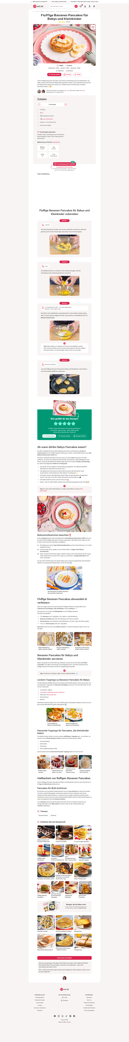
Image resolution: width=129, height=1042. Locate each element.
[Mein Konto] (89, 6)
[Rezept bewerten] (64, 424)
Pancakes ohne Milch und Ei (45, 879)
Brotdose (53, 815)
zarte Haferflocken (48, 119)
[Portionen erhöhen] (65, 104)
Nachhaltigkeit (89, 1005)
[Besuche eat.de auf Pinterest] (70, 1016)
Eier (42, 113)
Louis (68, 90)
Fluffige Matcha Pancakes (42, 896)
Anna (83, 90)
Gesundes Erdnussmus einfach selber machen (82, 648)
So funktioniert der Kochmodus (64, 167)
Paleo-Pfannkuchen (80, 879)
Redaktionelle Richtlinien (89, 1008)
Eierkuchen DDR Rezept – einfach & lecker (63, 949)
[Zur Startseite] (38, 6)
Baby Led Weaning (50, 11)
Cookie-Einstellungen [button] (89, 1010)
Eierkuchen (39, 1010)
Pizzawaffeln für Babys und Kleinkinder (54, 724)
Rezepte (37, 11)
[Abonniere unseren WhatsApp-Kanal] (62, 1016)
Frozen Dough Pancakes (81, 841)
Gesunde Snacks (43, 815)
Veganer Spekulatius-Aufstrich (85, 771)
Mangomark (52, 694)
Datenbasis (56, 142)
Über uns (89, 1000)
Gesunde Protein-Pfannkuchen (57, 859)
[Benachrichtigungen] (85, 6)
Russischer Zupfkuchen (40, 1008)
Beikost (42, 11)
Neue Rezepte (39, 1002)
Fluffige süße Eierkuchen (41, 859)
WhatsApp (65, 1000)
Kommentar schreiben (64, 958)
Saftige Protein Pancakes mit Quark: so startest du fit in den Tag (63, 877)
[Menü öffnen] (94, 6)
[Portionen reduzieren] (39, 104)
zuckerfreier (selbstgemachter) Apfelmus (52, 692)
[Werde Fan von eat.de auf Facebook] (74, 1016)
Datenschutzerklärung (89, 1002)
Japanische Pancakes (68, 896)
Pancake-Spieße (84, 860)
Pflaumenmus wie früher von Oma (57, 771)
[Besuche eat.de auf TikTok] (66, 1016)
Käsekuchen (78, 931)
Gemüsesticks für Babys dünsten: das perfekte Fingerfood (58, 592)
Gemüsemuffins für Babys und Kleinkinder (72, 724)
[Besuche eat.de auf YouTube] (55, 1016)
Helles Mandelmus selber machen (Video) (45, 648)
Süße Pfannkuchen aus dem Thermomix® (70, 858)
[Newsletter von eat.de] (64, 907)
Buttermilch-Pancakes (82, 896)
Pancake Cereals (42, 931)
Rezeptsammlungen (40, 1000)
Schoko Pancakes (61, 841)
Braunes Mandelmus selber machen (63, 648)
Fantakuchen (78, 950)
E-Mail (65, 997)
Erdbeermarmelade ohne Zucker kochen (71, 770)
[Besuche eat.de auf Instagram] (58, 1016)
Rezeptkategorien (39, 997)
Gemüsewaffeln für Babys (63, 931)
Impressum (89, 997)
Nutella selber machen (42, 771)
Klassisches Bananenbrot (45, 950)
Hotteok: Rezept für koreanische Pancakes (56, 895)
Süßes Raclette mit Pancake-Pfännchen (43, 840)
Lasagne (40, 1005)
